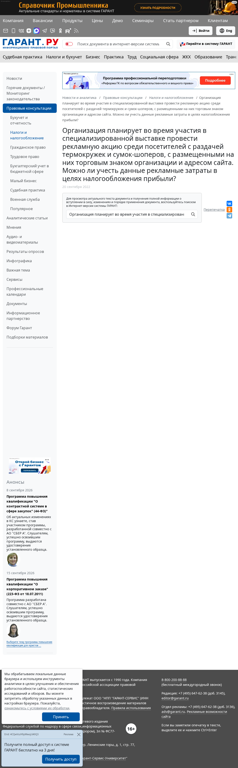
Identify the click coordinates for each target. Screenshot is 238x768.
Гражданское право (28, 147)
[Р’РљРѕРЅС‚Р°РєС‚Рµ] (229, 203)
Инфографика (19, 260)
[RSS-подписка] (76, 31)
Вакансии (43, 20)
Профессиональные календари (25, 291)
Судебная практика (22, 57)
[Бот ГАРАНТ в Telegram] (52, 31)
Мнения (14, 227)
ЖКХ (186, 57)
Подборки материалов (27, 337)
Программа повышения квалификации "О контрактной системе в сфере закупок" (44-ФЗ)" (27, 503)
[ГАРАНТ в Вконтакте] (21, 31)
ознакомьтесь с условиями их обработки (36, 708)
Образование (208, 57)
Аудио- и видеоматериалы (22, 239)
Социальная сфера (159, 57)
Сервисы (14, 279)
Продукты (72, 20)
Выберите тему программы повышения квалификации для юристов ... (29, 643)
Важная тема (18, 270)
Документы (17, 303)
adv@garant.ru (173, 711)
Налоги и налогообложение (27, 135)
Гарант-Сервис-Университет (103, 758)
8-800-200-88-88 (174, 679)
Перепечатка (214, 209)
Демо (117, 20)
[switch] (69, 44)
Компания (13, 20)
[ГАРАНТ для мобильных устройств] (13, 31)
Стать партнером (180, 20)
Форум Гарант (19, 327)
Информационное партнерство (23, 315)
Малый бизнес (23, 180)
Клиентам (218, 20)
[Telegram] (229, 215)
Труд (131, 57)
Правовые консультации (29, 108)
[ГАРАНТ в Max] (36, 31)
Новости (14, 78)
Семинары (143, 20)
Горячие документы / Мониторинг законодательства (26, 93)
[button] (206, 44)
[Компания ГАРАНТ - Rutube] (68, 31)
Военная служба (25, 199)
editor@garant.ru (175, 698)
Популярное (21, 208)
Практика (114, 57)
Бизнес (93, 57)
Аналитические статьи (27, 218)
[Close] (78, 734)
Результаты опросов (25, 251)
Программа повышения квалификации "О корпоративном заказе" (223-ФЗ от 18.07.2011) (27, 586)
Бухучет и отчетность (20, 120)
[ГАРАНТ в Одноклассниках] (60, 31)
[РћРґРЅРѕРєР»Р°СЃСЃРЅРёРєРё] (229, 209)
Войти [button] (204, 30)
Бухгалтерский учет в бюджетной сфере (29, 168)
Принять (61, 716)
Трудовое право (24, 156)
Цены (97, 20)
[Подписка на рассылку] (5, 31)
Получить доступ (60, 759)
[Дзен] (28, 30)
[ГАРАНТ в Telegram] (44, 31)
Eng (229, 30)
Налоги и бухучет (64, 57)
